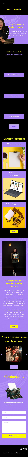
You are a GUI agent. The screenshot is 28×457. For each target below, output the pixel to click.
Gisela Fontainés (13, 9)
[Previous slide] (2, 355)
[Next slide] (26, 355)
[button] (3, 4)
